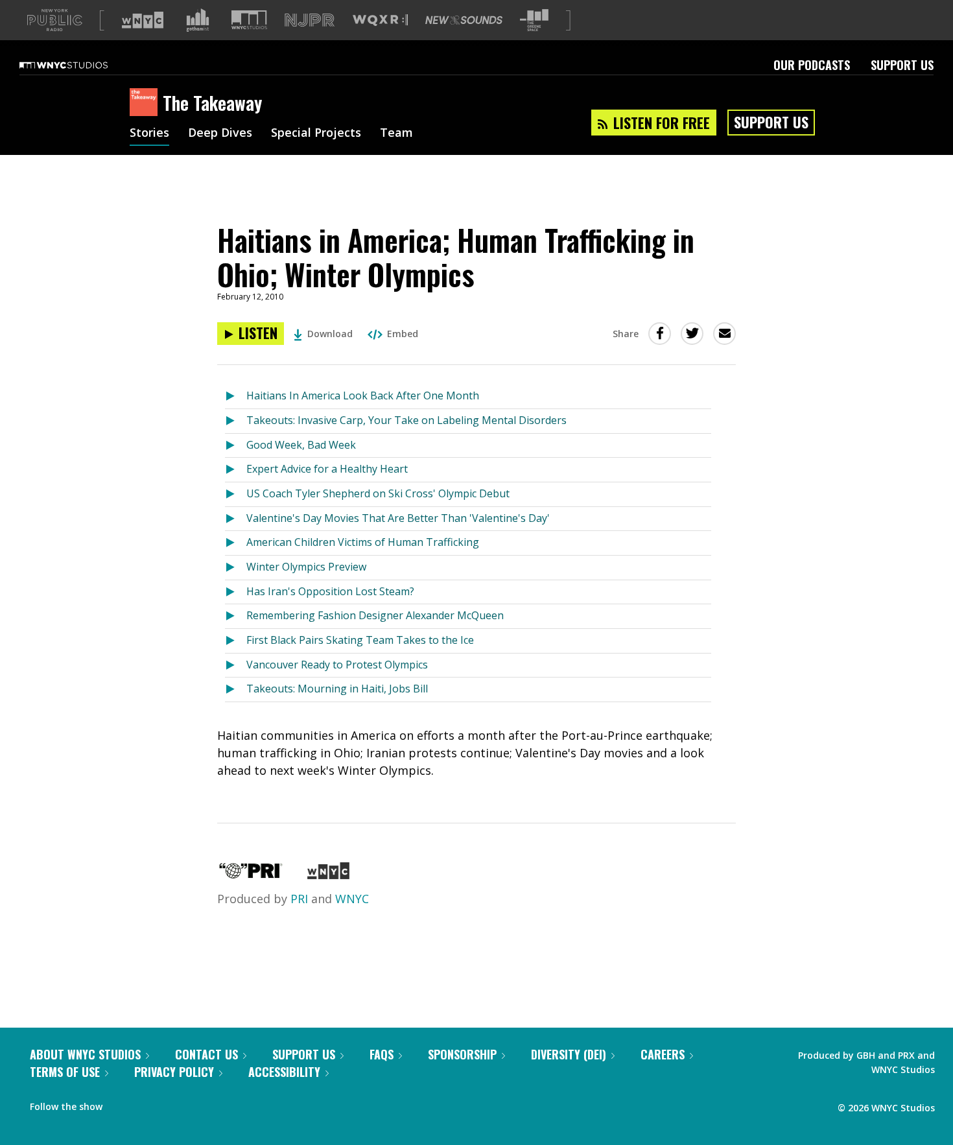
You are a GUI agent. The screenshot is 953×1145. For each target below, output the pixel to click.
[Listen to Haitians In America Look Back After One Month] (235, 396)
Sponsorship (462, 1054)
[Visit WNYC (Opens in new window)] (142, 20)
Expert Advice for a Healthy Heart (327, 469)
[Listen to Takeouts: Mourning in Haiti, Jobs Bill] (235, 690)
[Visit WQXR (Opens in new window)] (380, 20)
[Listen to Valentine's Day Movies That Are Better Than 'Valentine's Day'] (235, 519)
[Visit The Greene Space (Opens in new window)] (534, 20)
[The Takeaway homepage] (146, 103)
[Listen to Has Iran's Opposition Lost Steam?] (235, 592)
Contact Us (206, 1054)
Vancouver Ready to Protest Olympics (337, 664)
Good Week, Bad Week (301, 445)
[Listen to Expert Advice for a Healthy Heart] (235, 470)
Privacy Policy (174, 1071)
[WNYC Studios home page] (79, 65)
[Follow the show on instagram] (171, 1103)
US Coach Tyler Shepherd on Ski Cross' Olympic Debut (378, 493)
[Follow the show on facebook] (121, 1103)
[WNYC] (328, 874)
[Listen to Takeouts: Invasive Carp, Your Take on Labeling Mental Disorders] (235, 421)
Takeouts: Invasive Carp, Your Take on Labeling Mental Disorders (406, 420)
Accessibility (284, 1071)
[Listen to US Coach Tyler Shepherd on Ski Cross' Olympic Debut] (235, 494)
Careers (663, 1054)
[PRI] (251, 874)
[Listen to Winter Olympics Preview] (235, 568)
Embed (402, 333)
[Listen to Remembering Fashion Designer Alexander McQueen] (235, 616)
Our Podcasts (811, 64)
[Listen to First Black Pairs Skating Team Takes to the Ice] (235, 641)
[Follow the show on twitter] (146, 1103)
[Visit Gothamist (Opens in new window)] (198, 20)
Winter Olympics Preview (306, 567)
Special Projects (316, 133)
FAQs (382, 1054)
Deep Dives (220, 133)
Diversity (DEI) (568, 1054)
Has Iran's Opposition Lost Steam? (330, 591)
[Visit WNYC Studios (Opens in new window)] (249, 19)
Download (330, 333)
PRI (299, 898)
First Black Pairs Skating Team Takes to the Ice (360, 640)
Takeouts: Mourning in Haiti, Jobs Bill (337, 688)
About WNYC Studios (85, 1054)
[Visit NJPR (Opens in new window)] (310, 20)
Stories (149, 133)
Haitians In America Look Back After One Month (362, 395)
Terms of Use (65, 1071)
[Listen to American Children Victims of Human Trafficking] (235, 543)
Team (396, 133)
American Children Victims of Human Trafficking (362, 542)
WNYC (352, 898)
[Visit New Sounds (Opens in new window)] (463, 20)
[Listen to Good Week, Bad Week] (235, 446)
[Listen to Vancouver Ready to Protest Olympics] (235, 666)
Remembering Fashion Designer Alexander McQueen (375, 615)
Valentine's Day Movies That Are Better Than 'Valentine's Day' (398, 518)
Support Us (902, 64)
